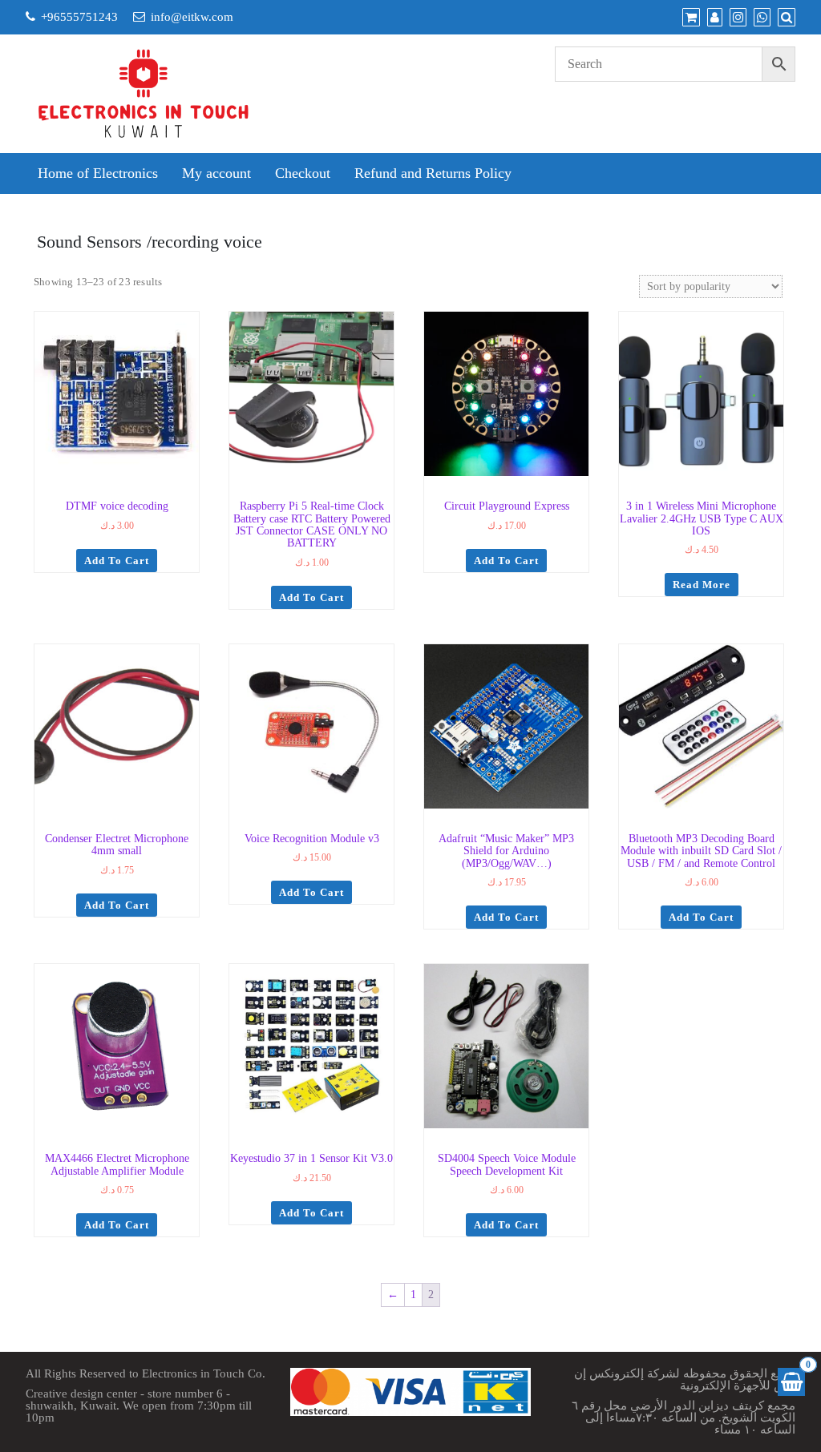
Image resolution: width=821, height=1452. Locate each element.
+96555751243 (79, 16)
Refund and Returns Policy (433, 173)
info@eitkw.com (192, 16)
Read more (701, 585)
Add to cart (116, 561)
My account (216, 173)
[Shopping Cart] (791, 1382)
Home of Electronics (98, 173)
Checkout (302, 173)
